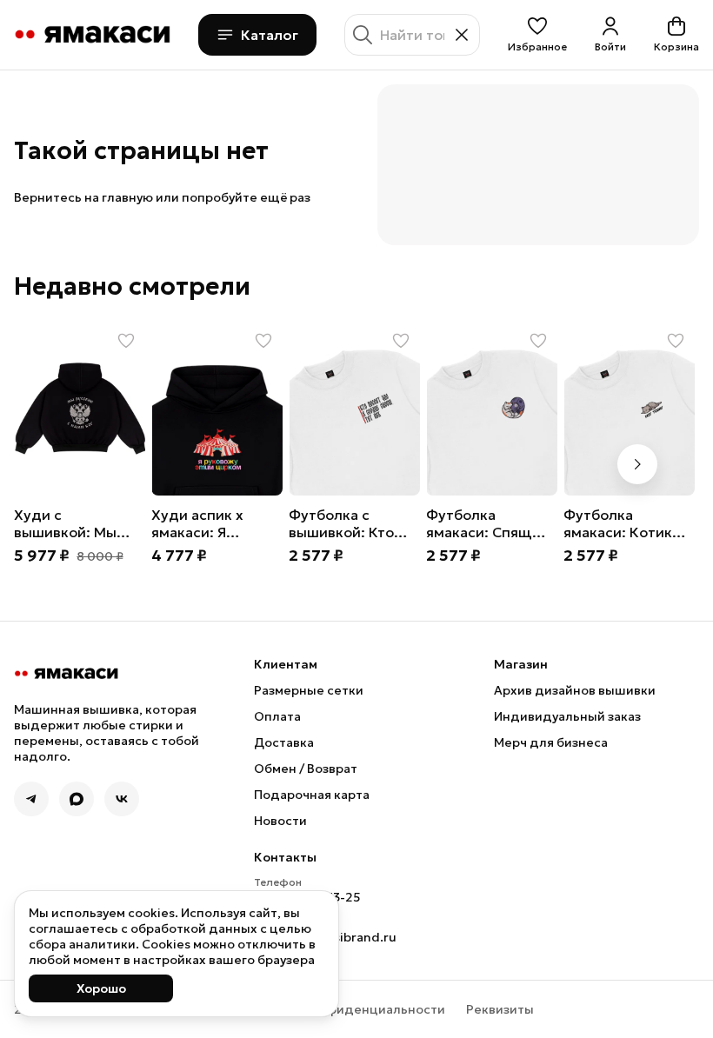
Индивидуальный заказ (567, 716)
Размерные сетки (308, 690)
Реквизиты (500, 1009)
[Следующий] (637, 464)
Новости (280, 820)
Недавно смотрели (132, 287)
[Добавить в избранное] (126, 341)
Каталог (269, 34)
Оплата (277, 716)
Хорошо (101, 988)
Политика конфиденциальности (343, 1009)
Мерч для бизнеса (551, 742)
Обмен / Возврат (305, 768)
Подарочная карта (312, 794)
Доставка (284, 742)
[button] (537, 35)
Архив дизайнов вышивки (575, 690)
